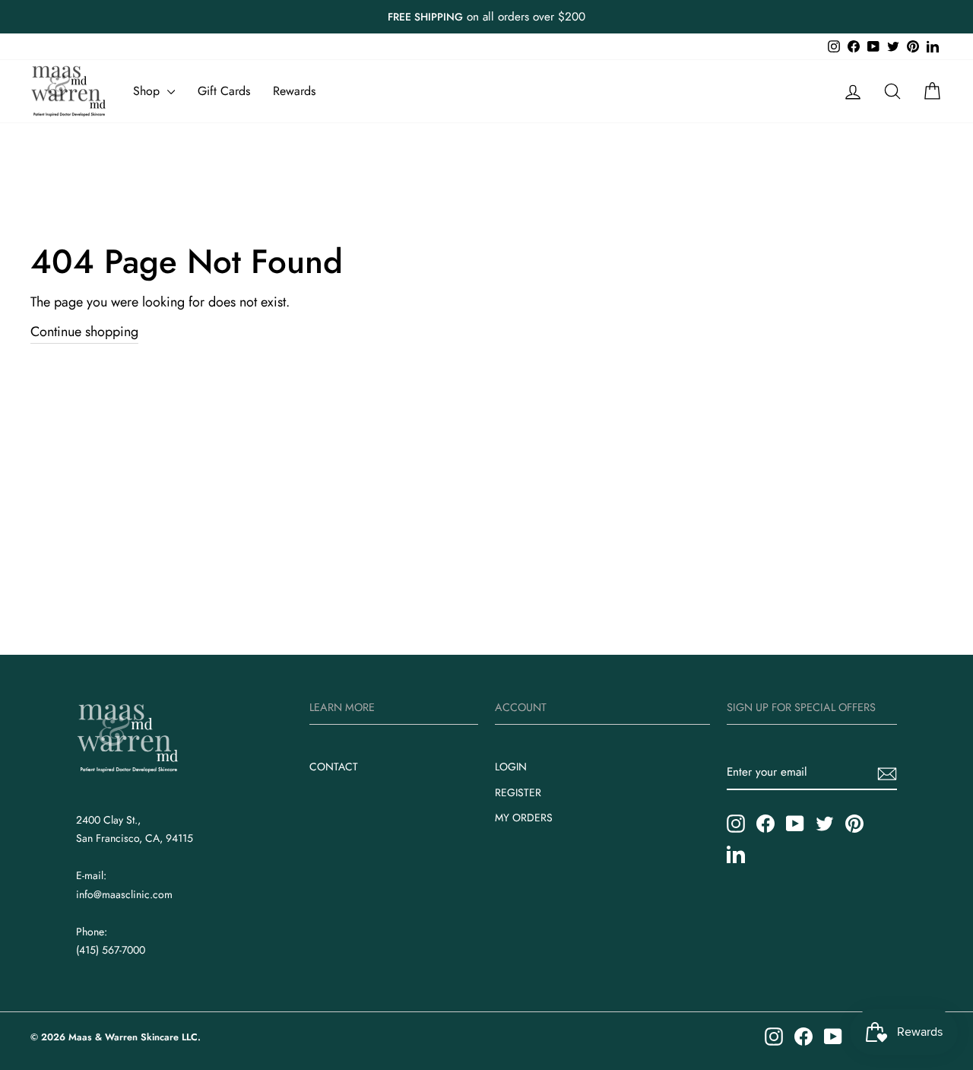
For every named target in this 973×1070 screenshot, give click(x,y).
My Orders (524, 817)
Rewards (294, 91)
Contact (333, 766)
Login (511, 766)
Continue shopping (84, 331)
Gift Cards (224, 91)
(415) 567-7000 (110, 949)
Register (518, 792)
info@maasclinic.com (124, 894)
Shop (148, 91)
